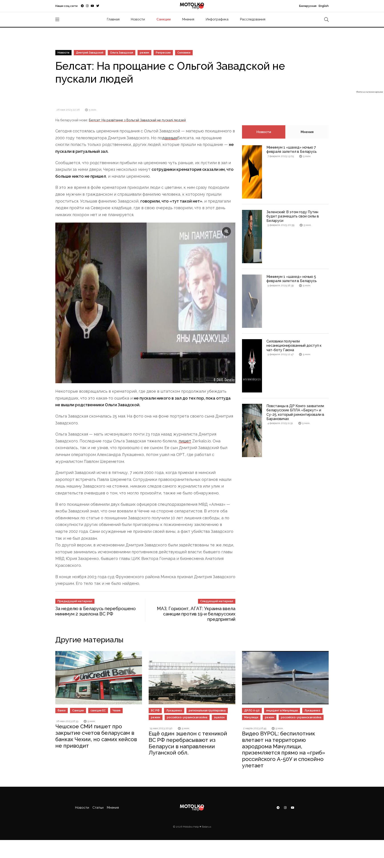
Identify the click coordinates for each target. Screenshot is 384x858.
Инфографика (217, 19)
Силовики (183, 52)
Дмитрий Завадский (89, 52)
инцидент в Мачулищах (282, 710)
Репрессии (163, 52)
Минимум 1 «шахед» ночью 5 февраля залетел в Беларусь (291, 279)
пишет (185, 441)
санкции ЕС (98, 710)
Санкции (163, 19)
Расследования (252, 19)
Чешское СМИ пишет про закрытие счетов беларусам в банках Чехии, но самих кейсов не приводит (96, 736)
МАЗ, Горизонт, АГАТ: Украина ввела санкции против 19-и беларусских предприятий (196, 614)
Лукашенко (174, 710)
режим (144, 52)
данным (169, 137)
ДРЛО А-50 (252, 710)
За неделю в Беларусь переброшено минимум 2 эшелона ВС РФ (95, 611)
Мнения (188, 19)
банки (62, 710)
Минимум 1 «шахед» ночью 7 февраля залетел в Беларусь (291, 149)
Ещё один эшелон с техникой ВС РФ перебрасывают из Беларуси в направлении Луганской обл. (188, 743)
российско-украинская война (187, 717)
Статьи (98, 808)
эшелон (219, 717)
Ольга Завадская (121, 52)
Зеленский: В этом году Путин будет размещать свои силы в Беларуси (292, 216)
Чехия (116, 710)
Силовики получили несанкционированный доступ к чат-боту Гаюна (294, 345)
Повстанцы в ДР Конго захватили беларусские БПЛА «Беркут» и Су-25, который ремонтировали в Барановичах (295, 412)
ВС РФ (155, 710)
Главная (113, 19)
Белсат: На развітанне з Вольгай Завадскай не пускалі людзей (137, 120)
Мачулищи (251, 717)
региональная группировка (207, 710)
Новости (138, 19)
